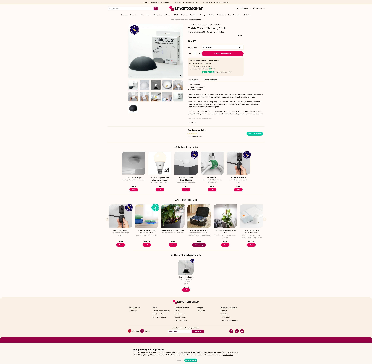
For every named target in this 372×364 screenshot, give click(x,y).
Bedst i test (221, 15)
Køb (133, 189)
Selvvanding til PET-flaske (173, 230)
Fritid (176, 15)
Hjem (142, 15)
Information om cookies (161, 311)
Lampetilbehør (185, 19)
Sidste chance (225, 317)
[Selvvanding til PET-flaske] (173, 216)
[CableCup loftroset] (186, 267)
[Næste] (180, 76)
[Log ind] (237, 8)
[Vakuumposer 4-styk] (199, 216)
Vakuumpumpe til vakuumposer (251, 232)
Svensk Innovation (234, 15)
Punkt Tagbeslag (238, 177)
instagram (236, 331)
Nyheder (124, 15)
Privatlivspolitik (157, 314)
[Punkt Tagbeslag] (238, 163)
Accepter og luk (190, 360)
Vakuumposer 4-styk (199, 230)
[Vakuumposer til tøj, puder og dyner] (146, 216)
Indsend (198, 331)
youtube (241, 331)
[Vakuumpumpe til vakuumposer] (251, 216)
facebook (230, 331)
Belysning (167, 15)
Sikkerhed (184, 15)
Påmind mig (199, 245)
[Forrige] (131, 76)
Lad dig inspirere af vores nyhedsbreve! (186, 328)
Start (171, 19)
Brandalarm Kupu (134, 177)
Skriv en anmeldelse (255, 134)
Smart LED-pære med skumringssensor (160, 179)
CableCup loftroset (186, 277)
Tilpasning (179, 360)
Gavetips (203, 15)
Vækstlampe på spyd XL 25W (225, 232)
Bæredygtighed (180, 317)
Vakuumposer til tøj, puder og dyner (147, 232)
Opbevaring (158, 15)
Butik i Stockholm (181, 320)
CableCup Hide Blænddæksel (186, 179)
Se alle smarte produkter (229, 320)
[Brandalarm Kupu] (133, 163)
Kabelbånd (212, 177)
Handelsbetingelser (159, 317)
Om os (177, 311)
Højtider (211, 15)
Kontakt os (133, 311)
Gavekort (223, 311)
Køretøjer (193, 15)
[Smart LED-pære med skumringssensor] (159, 163)
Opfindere (247, 15)
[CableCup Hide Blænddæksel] (186, 163)
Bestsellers (134, 15)
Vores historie (180, 314)
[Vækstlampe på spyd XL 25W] (225, 216)
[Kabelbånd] (212, 163)
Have (149, 15)
